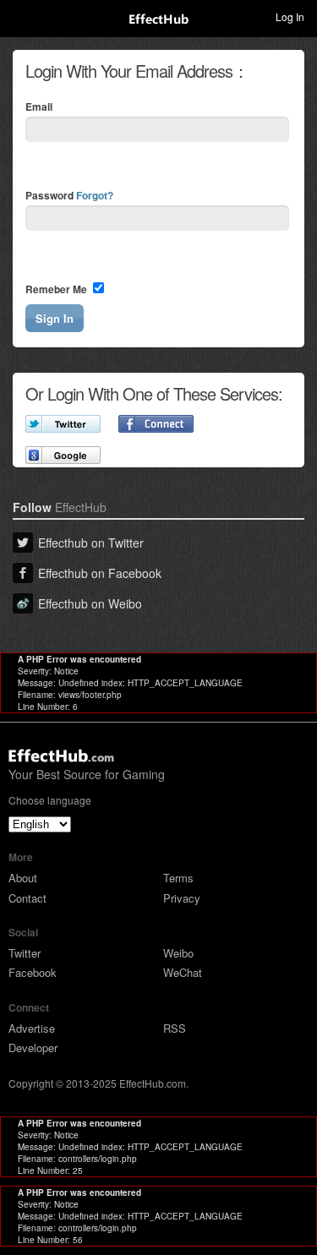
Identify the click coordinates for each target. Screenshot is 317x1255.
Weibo (178, 953)
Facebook (32, 972)
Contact (27, 898)
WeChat (182, 972)
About (22, 878)
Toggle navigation (20, 16)
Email (38, 106)
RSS (174, 1028)
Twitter (24, 953)
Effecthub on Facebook (99, 573)
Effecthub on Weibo (90, 603)
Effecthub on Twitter (91, 542)
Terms (178, 878)
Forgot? (94, 195)
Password (69, 195)
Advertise (31, 1028)
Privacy (181, 898)
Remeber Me (57, 289)
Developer (32, 1047)
